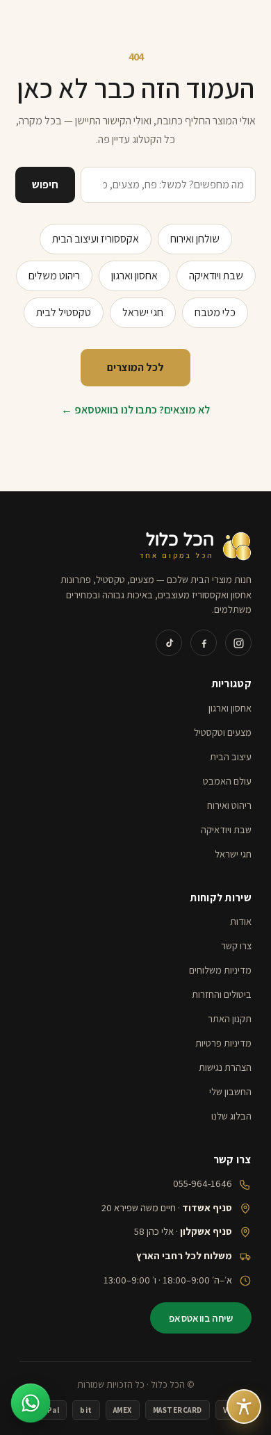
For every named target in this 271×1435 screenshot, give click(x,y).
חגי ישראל (142, 312)
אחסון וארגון (134, 275)
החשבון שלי (230, 1091)
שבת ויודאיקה (216, 275)
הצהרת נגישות (225, 1067)
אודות (241, 921)
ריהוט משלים (54, 275)
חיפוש (45, 184)
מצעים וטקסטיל (223, 732)
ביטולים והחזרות (222, 994)
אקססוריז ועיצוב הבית (95, 238)
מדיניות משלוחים (220, 969)
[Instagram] (238, 643)
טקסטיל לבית (63, 312)
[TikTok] (169, 643)
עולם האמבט (227, 780)
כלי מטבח (215, 312)
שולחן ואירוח (195, 238)
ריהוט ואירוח (229, 805)
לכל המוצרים (135, 367)
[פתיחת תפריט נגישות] (244, 1406)
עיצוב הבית (231, 756)
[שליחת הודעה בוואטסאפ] (30, 1403)
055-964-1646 (202, 1183)
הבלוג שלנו (231, 1115)
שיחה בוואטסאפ (201, 1318)
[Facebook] (203, 643)
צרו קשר (236, 945)
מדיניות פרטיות (223, 1042)
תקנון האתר (230, 1018)
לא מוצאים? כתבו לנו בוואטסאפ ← (135, 409)
